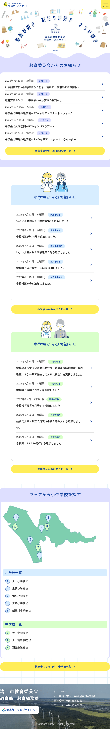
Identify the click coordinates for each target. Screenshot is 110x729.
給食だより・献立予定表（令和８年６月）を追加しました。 (48, 424)
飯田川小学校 (20, 610)
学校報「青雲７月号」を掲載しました (38, 390)
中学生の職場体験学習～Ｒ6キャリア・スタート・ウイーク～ (40, 139)
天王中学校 (18, 632)
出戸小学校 (18, 588)
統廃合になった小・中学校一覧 (53, 666)
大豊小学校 (18, 603)
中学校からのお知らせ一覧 (52, 469)
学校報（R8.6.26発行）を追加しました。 (40, 443)
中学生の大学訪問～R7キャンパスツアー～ (30, 126)
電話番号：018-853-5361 (67, 700)
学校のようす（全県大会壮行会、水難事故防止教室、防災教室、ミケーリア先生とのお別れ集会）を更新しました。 (49, 371)
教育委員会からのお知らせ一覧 (53, 150)
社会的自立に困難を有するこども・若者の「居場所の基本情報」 (42, 87)
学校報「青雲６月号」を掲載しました (38, 405)
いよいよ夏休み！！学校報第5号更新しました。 (44, 221)
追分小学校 (18, 595)
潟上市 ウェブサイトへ (20, 709)
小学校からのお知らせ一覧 (52, 309)
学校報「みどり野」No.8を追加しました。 (41, 268)
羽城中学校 (18, 647)
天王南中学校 (20, 640)
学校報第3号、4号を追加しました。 (37, 236)
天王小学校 (18, 581)
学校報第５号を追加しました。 (34, 283)
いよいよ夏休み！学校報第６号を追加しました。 (44, 252)
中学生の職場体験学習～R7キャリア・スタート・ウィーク (39, 113)
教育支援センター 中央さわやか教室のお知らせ (33, 100)
